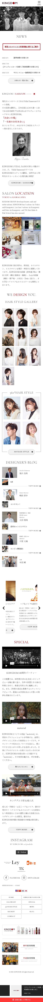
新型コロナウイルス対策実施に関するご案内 (21, 47)
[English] (16, 891)
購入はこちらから (21, 766)
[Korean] (23, 891)
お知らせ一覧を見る (22, 80)
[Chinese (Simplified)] (19, 891)
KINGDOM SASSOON (21, 183)
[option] (21, 990)
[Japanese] (26, 891)
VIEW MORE (33, 486)
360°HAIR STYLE (21, 451)
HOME (11, 897)
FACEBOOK (15, 878)
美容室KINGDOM (7, 885)
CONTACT (11, 916)
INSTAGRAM (33, 878)
